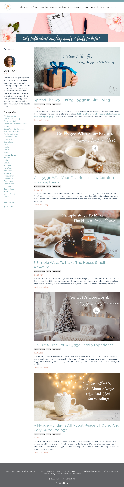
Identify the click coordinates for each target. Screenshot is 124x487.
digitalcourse (10, 142)
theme (7, 191)
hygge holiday (57, 104)
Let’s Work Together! (39, 7)
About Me (24, 7)
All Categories (10, 116)
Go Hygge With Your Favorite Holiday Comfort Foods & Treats (74, 180)
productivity (9, 176)
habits (6, 150)
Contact (53, 7)
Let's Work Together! (26, 471)
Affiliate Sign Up (111, 471)
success (7, 186)
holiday (49, 104)
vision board (9, 194)
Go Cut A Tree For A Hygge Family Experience (74, 345)
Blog (70, 7)
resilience (8, 181)
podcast (7, 173)
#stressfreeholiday (39, 104)
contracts (8, 139)
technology (9, 189)
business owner (11, 134)
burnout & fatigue (12, 132)
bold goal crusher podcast (15, 124)
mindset (7, 165)
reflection (8, 178)
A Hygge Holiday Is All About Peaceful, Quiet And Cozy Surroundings (76, 427)
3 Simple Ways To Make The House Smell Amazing (69, 264)
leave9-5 (8, 163)
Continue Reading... (41, 120)
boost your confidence (14, 129)
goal (6, 145)
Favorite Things (81, 7)
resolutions (9, 184)
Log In (116, 7)
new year (8, 168)
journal (7, 158)
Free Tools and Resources (101, 7)
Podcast (62, 7)
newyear (8, 171)
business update (11, 137)
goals (6, 147)
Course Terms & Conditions (69, 474)
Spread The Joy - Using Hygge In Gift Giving (72, 100)
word (6, 197)
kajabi (6, 160)
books (6, 126)
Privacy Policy (49, 474)
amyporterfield (10, 121)
